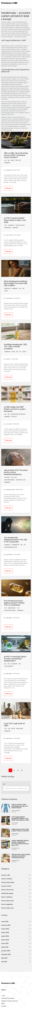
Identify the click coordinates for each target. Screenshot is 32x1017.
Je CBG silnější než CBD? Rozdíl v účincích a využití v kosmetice (15, 409)
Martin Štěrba (8, 554)
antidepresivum (15, 544)
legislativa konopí (19, 225)
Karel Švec (8, 359)
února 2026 (16, 943)
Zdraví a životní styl (16, 890)
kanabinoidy (7, 162)
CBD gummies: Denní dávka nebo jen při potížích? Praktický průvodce (21, 856)
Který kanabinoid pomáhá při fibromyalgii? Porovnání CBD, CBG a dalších (16, 283)
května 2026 (16, 932)
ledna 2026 (16, 947)
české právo (15, 227)
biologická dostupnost (10, 610)
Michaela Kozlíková (10, 489)
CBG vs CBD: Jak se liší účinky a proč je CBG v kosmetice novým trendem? (16, 155)
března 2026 (16, 940)
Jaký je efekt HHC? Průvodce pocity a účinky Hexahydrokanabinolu (16, 472)
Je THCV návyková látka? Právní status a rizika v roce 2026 (15, 220)
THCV (5, 225)
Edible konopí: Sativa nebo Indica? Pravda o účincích (20, 830)
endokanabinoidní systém (10, 547)
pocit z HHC (14, 477)
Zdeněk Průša (8, 170)
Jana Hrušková (9, 298)
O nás (3, 996)
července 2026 (16, 925)
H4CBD (13, 351)
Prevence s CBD (9, 3)
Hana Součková (9, 235)
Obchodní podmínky (7, 998)
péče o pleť (18, 160)
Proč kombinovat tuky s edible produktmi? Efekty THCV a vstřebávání (14, 603)
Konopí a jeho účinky (16, 882)
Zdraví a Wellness (16, 897)
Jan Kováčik (8, 424)
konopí (12, 160)
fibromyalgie (7, 288)
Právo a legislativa (16, 904)
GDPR (3, 1003)
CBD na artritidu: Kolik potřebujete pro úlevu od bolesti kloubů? (20, 806)
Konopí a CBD (16, 875)
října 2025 (16, 958)
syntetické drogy (8, 666)
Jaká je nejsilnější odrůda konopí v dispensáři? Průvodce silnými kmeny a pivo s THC (20, 843)
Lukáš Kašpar (8, 617)
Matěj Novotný (9, 738)
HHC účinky (7, 477)
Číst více (8, 188)
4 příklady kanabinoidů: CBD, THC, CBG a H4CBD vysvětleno (15, 347)
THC (20, 351)
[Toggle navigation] (29, 3)
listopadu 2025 (16, 954)
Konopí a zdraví (16, 886)
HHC (5, 663)
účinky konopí (19, 728)
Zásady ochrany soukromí (9, 1001)
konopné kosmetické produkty (18, 414)
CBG (5, 160)
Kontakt (3, 1006)
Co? (4, 784)
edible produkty (12, 608)
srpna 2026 (16, 921)
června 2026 (16, 929)
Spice (9, 663)
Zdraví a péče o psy (16, 908)
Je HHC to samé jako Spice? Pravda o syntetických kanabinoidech (15, 659)
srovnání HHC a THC (21, 479)
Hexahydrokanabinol (9, 479)
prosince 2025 (16, 951)
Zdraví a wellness (16, 879)
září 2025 (16, 962)
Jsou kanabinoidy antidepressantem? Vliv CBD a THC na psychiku (15, 540)
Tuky (18, 608)
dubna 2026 (16, 936)
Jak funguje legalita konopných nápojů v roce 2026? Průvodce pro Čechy (20, 818)
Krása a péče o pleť (16, 901)
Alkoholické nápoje (16, 893)
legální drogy (7, 227)
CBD (8, 160)
